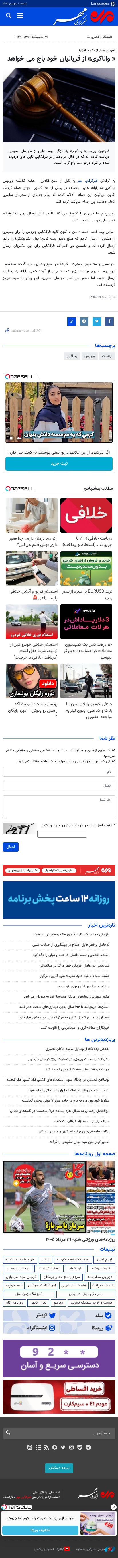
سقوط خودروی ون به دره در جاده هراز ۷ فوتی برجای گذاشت (65, 1101)
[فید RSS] (46, 1448)
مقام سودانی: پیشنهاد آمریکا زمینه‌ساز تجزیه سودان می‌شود (66, 997)
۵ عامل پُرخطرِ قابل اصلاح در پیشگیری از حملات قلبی (70, 945)
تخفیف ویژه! (40, 1530)
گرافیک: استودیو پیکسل (49, 1549)
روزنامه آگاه (14, 1303)
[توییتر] (63, 1448)
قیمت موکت (101, 1268)
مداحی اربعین (18, 1268)
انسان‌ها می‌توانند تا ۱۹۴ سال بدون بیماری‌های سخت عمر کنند (64, 1007)
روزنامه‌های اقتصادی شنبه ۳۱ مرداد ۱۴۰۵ (78, 1239)
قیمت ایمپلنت (102, 1285)
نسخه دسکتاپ (59, 1468)
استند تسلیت (49, 1268)
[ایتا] (29, 1448)
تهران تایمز (38, 1303)
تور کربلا (75, 1268)
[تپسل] (8, 377)
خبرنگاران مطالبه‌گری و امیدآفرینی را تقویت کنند (75, 1028)
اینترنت (107, 356)
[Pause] (11, 438)
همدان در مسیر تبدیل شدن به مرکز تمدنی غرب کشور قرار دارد (64, 1017)
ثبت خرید (59, 463)
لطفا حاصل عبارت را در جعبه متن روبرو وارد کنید (78, 825)
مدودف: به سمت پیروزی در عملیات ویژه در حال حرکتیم (68, 1059)
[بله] (79, 1448)
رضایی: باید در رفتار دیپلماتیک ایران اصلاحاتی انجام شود (69, 1090)
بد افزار (72, 356)
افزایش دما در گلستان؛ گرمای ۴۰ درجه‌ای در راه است (71, 934)
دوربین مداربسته (99, 1277)
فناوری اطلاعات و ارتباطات (67, 37)
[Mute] (19, 438)
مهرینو (58, 1303)
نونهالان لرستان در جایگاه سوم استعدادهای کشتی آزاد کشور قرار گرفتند (58, 1080)
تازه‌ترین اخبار (101, 925)
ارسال (11, 847)
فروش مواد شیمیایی (21, 1277)
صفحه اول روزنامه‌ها (94, 1154)
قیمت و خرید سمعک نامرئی (91, 1303)
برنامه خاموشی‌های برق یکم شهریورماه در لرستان (74, 1131)
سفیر (45, 1259)
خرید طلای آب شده (20, 1259)
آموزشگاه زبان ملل (28, 1294)
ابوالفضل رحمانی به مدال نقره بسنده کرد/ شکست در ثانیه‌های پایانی (59, 1111)
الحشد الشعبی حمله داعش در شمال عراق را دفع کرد (71, 955)
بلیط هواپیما (14, 1285)
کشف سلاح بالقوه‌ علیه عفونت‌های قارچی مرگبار (74, 976)
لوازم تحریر (104, 1259)
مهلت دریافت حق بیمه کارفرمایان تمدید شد (77, 1069)
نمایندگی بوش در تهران (86, 1294)
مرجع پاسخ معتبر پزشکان (62, 1277)
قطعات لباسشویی (74, 1285)
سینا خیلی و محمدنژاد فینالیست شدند (81, 1121)
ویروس (89, 356)
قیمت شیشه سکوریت (73, 1259)
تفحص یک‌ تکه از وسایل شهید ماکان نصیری (77, 1049)
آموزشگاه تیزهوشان (42, 1285)
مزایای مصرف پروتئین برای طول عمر (83, 986)
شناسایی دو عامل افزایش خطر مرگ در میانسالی (74, 966)
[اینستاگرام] (71, 1448)
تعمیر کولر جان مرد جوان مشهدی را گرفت (79, 1142)
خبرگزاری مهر (88, 181)
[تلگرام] (88, 1448)
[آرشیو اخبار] (38, 1448)
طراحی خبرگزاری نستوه (90, 1549)
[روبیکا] (54, 1448)
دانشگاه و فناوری (101, 37)
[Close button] (114, 1507)
